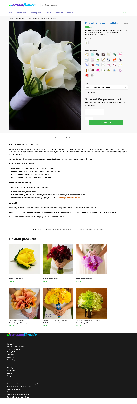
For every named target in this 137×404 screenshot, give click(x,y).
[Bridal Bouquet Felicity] (58, 259)
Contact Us (10, 344)
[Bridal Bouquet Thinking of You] (127, 24)
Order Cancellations (13, 389)
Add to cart (106, 123)
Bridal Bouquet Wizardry (18, 323)
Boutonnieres (14, 276)
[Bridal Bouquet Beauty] (91, 303)
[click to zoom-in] (45, 75)
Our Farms (10, 354)
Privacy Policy (11, 352)
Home (12, 18)
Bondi (101, 229)
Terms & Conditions (13, 349)
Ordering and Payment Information (18, 394)
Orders (9, 373)
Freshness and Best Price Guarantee (19, 386)
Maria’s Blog (11, 360)
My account (11, 370)
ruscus (82, 229)
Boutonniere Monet (16, 278)
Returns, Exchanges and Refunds (18, 397)
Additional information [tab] (74, 138)
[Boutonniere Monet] (24, 259)
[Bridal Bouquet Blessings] (125, 24)
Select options (24, 286)
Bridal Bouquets (34, 18)
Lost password (12, 376)
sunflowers (88, 229)
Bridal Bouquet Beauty (84, 323)
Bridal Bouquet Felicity (51, 278)
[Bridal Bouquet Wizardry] (24, 303)
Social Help (10, 357)
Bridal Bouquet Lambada (51, 323)
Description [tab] (59, 138)
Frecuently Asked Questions (16, 346)
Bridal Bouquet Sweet (84, 278)
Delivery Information (13, 392)
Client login (10, 368)
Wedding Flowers (21, 18)
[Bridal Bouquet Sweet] (91, 259)
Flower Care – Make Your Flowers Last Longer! (22, 384)
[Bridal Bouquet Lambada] (58, 303)
